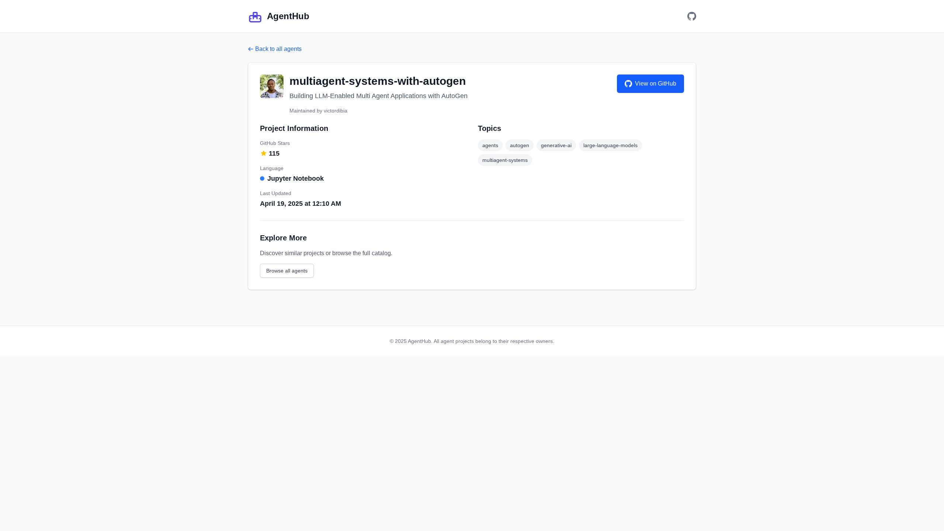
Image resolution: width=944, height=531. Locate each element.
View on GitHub (655, 83)
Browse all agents (287, 271)
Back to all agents (278, 49)
